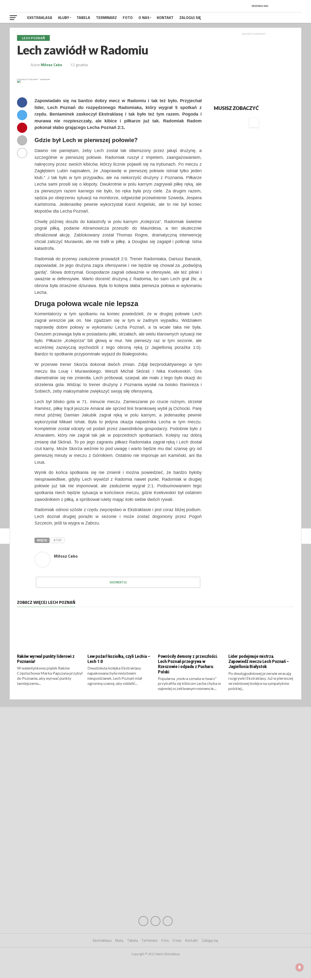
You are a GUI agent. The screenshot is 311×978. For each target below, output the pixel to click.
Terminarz (106, 17)
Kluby (63, 17)
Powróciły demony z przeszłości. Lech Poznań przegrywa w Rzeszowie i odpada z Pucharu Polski (188, 663)
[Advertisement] (254, 67)
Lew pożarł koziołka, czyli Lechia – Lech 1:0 (118, 658)
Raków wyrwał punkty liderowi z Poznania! (45, 658)
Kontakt (165, 17)
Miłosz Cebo (51, 65)
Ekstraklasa (39, 17)
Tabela (83, 17)
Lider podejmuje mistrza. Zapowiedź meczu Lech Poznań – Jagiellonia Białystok (258, 661)
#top (57, 540)
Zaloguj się (190, 17)
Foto (128, 17)
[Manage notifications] (299, 967)
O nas (143, 17)
